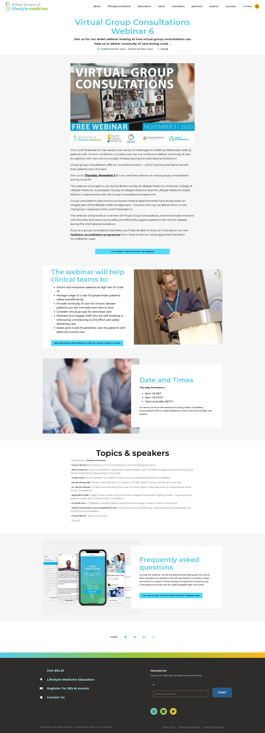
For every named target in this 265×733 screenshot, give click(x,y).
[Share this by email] (153, 637)
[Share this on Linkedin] (144, 637)
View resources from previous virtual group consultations (87, 343)
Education (144, 6)
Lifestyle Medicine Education (71, 679)
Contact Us (56, 697)
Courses (230, 6)
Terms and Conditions (189, 727)
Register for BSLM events (68, 688)
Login (246, 6)
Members (178, 6)
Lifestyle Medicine (119, 6)
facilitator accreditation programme (95, 234)
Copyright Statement (213, 727)
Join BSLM (55, 670)
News (161, 6)
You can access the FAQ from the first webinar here (171, 595)
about (97, 6)
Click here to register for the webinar (132, 251)
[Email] (180, 686)
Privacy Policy (169, 727)
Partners (197, 6)
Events (214, 6)
